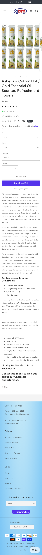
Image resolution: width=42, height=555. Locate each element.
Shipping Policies (11, 442)
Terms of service (30, 546)
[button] (4, 11)
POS (21, 544)
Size (3, 133)
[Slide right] (26, 76)
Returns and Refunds (12, 453)
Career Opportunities (13, 489)
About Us (8, 483)
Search (7, 473)
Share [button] (6, 387)
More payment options (21, 189)
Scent (3, 143)
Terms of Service (11, 458)
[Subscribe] (33, 503)
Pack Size (5, 153)
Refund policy (18, 546)
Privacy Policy (10, 448)
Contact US (9, 478)
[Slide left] (15, 76)
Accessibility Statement (13, 437)
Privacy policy (22, 550)
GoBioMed (16, 544)
